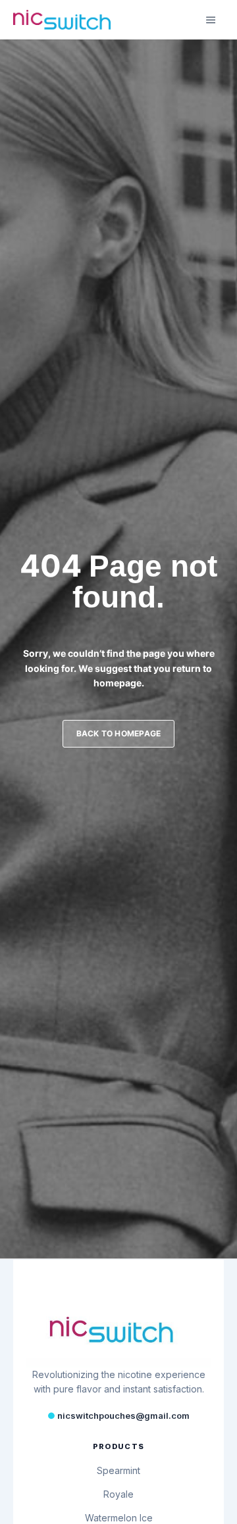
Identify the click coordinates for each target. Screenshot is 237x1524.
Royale (118, 1494)
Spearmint (118, 1470)
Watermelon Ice (119, 1517)
